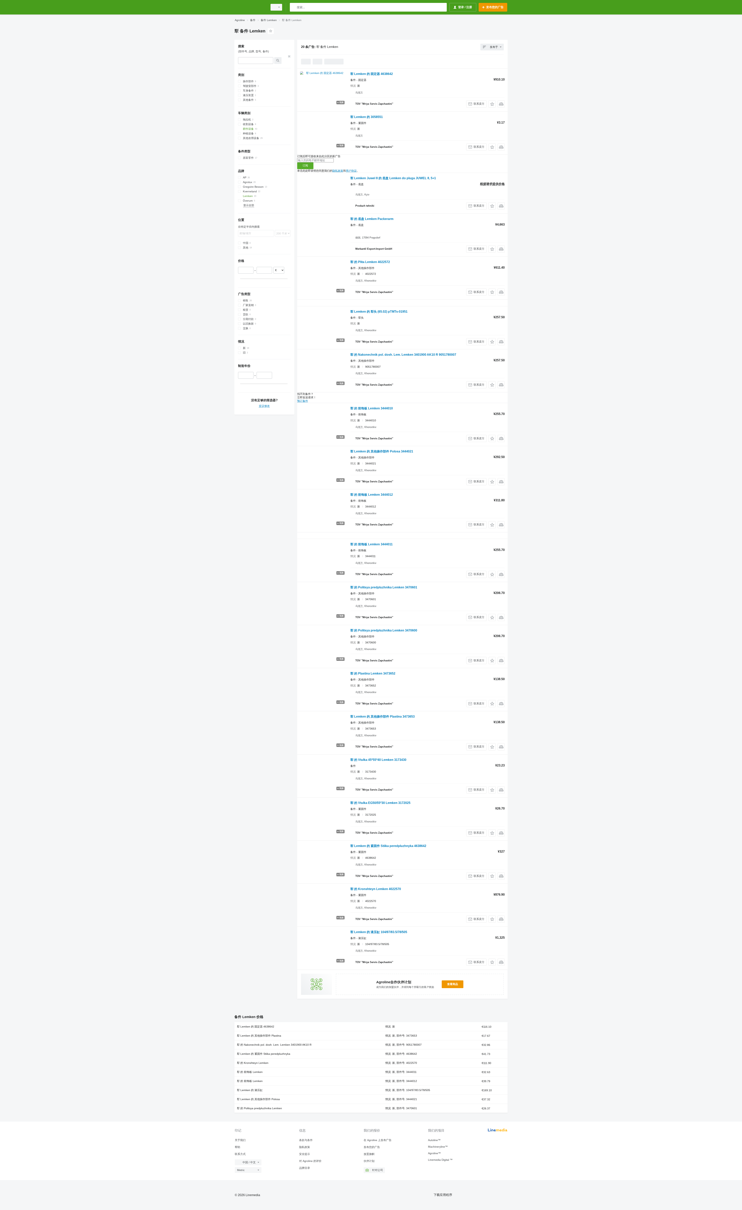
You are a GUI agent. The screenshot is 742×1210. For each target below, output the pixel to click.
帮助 (237, 1147)
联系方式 (240, 1154)
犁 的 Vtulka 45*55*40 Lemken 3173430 (378, 759)
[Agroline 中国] (250, 7)
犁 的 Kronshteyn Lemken (252, 1062)
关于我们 (240, 1140)
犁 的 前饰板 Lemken (250, 1071)
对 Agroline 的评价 (310, 1160)
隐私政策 (337, 170)
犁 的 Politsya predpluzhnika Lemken (259, 1108)
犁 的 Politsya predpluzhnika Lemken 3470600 (383, 630)
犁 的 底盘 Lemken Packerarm (371, 219)
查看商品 (452, 984)
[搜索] (293, 7)
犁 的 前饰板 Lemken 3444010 (371, 408)
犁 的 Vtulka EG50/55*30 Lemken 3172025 (380, 802)
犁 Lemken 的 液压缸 (250, 1090)
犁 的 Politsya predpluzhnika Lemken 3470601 (383, 587)
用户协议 (351, 170)
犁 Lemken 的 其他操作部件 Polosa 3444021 (381, 451)
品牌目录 (304, 1167)
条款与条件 (306, 1140)
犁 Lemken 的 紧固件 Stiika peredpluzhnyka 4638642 (388, 846)
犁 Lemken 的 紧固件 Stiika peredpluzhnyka (263, 1053)
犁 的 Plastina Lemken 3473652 (372, 673)
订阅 (305, 165)
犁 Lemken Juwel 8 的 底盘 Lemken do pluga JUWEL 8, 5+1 (393, 178)
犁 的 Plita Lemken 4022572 (370, 262)
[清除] (289, 56)
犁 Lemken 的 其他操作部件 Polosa (258, 1099)
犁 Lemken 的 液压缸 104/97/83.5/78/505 (378, 932)
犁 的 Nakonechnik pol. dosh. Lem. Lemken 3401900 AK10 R (274, 1044)
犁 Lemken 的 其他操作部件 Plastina (259, 1035)
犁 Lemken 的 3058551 (366, 117)
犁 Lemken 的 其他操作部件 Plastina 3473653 (382, 716)
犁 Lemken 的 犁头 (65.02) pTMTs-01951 (379, 311)
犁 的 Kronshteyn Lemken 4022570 (375, 889)
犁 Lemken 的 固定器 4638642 (371, 74)
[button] (492, 104)
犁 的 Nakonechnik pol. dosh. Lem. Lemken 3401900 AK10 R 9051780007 (403, 354)
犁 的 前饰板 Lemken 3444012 (371, 494)
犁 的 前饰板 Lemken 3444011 (371, 544)
